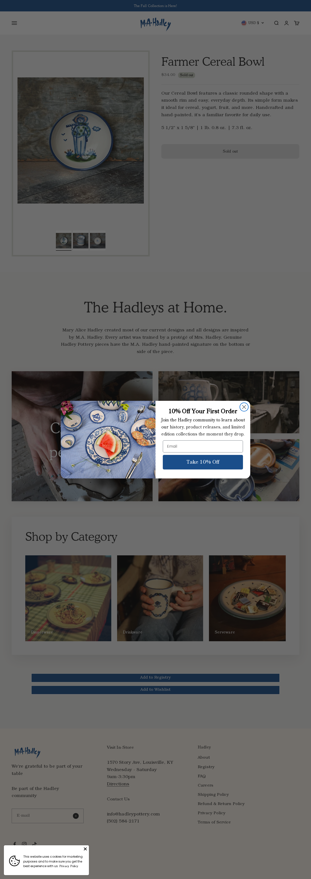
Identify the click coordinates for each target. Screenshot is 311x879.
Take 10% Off (202, 462)
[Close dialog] (244, 407)
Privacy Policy (68, 866)
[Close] (85, 848)
